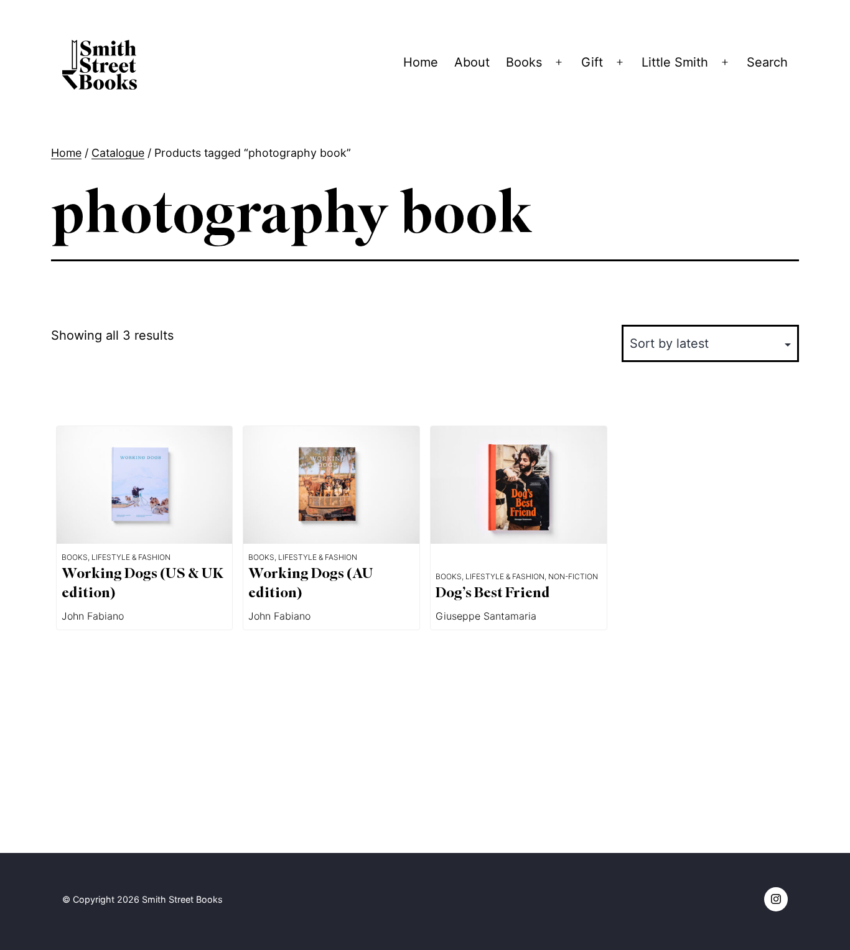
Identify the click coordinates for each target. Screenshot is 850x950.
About (472, 62)
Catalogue (117, 152)
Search (767, 62)
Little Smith (675, 62)
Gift (592, 62)
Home (420, 62)
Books (524, 62)
